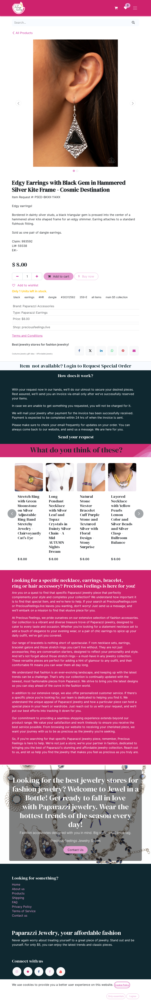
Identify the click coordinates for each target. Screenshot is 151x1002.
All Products (24, 33)
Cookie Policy (122, 985)
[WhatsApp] (112, 350)
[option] (75, 513)
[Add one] (36, 276)
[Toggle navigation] (135, 8)
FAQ (14, 902)
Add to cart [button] (60, 276)
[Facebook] (79, 350)
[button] (18, 103)
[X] (90, 350)
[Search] (133, 22)
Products (18, 893)
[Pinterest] (123, 350)
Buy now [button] (87, 276)
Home (16, 884)
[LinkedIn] (101, 350)
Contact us (19, 915)
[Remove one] (17, 276)
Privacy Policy (22, 906)
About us (18, 889)
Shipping (18, 898)
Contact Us (75, 850)
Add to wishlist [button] (27, 285)
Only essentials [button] (116, 996)
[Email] (134, 350)
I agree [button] (132, 996)
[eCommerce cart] (116, 8)
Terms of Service (24, 911)
